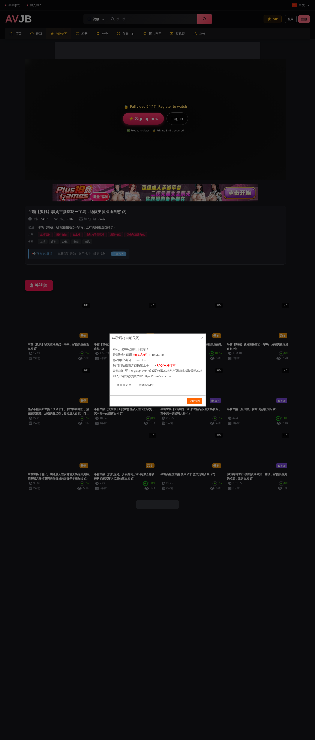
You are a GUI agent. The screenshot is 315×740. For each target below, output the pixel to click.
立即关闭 (195, 400)
